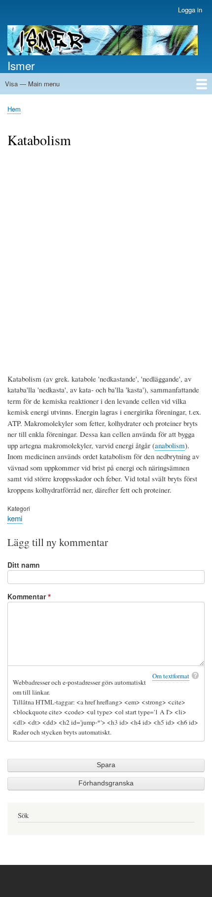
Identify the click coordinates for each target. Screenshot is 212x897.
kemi (14, 518)
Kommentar (26, 596)
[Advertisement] (106, 260)
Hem (14, 109)
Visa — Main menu (32, 83)
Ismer (21, 65)
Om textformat (170, 675)
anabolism (170, 445)
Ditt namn (23, 565)
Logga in (190, 9)
